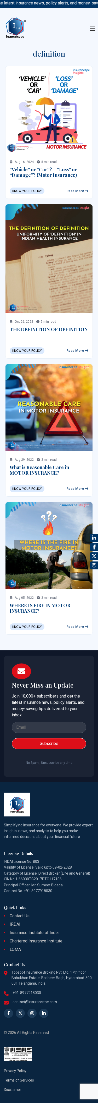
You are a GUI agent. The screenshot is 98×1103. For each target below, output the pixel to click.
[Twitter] (94, 556)
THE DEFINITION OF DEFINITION (49, 329)
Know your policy (27, 191)
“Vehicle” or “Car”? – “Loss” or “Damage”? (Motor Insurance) (43, 172)
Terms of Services (19, 1080)
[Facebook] (94, 547)
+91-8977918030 (27, 993)
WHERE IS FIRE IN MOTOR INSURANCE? (40, 608)
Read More (75, 191)
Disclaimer (12, 1090)
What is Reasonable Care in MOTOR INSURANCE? (39, 470)
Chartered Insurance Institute (36, 941)
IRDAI (15, 924)
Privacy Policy (15, 1071)
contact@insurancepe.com (35, 1002)
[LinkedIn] (94, 538)
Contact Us (20, 915)
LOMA (15, 949)
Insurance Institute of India (34, 932)
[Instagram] (94, 565)
